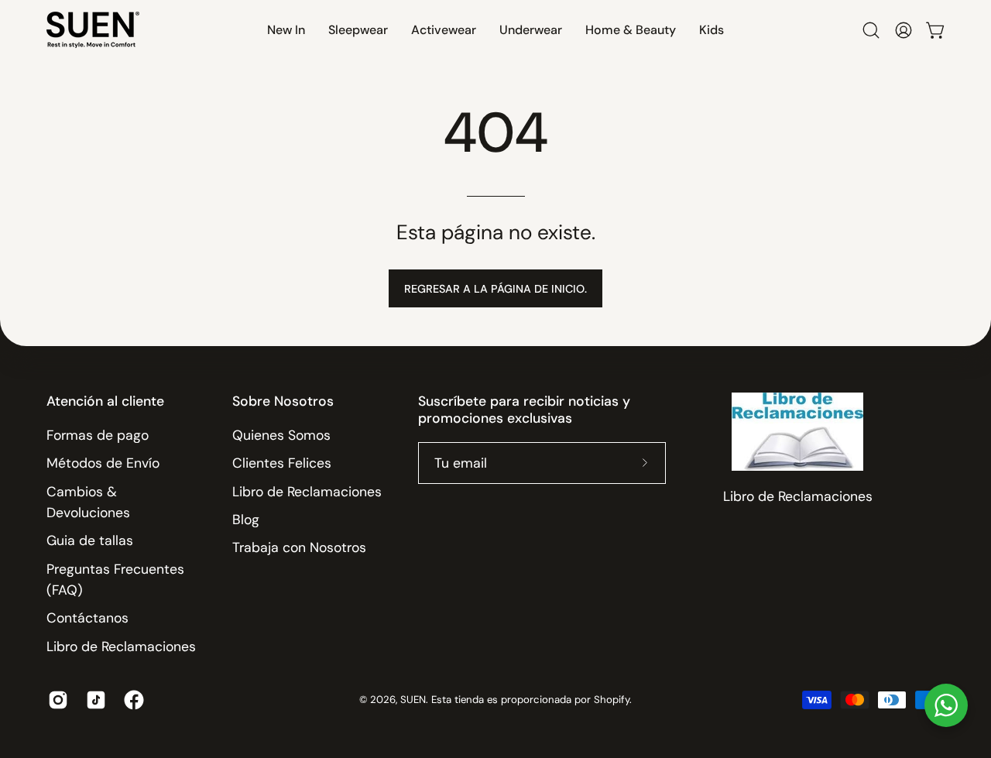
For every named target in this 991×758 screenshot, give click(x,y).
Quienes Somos (281, 435)
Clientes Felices (281, 463)
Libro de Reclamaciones (121, 646)
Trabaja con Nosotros (299, 547)
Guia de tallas (89, 540)
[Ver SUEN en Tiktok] (93, 700)
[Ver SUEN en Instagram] (55, 700)
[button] (286, 30)
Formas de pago (97, 435)
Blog (245, 519)
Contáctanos (87, 617)
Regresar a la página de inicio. (495, 289)
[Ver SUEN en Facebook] (131, 700)
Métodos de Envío (102, 463)
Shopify (611, 699)
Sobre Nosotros (283, 401)
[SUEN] (92, 30)
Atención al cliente (105, 401)
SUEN (413, 699)
